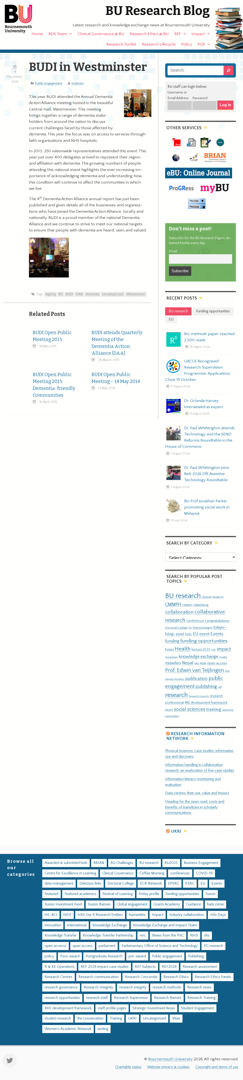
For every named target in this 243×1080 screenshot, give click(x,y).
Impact (198, 34)
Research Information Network (195, 736)
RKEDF (169, 709)
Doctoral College (176, 627)
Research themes (167, 998)
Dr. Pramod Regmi (200, 627)
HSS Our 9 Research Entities (100, 915)
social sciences (189, 709)
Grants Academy (167, 904)
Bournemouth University (22, 19)
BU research (183, 596)
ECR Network (151, 884)
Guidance (193, 904)
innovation (171, 657)
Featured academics (80, 894)
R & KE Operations (60, 967)
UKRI (176, 831)
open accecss (55, 946)
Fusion (169, 649)
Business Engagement (201, 863)
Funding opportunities (182, 894)
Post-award (69, 956)
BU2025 (171, 863)
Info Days (218, 915)
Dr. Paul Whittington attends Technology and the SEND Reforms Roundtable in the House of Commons (200, 437)
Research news (199, 987)
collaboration (179, 612)
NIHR (203, 663)
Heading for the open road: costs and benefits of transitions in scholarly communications (194, 807)
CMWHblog (200, 605)
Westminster (135, 294)
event (204, 634)
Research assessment (200, 967)
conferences (180, 873)
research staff (97, 998)
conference (195, 621)
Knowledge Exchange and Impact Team (165, 925)
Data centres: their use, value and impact (197, 793)
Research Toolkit (121, 44)
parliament (107, 946)
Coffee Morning (152, 873)
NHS (194, 935)
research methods (167, 987)
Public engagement (48, 83)
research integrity (132, 987)
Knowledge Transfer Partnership (108, 935)
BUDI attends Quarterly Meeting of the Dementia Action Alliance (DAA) (117, 343)
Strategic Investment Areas (153, 1008)
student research (58, 1018)
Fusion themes (99, 904)
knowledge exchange (198, 656)
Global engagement (132, 904)
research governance (61, 987)
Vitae (176, 1018)
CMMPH (173, 604)
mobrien (77, 83)
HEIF (67, 915)
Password (199, 98)
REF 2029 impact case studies (105, 967)
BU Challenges (122, 863)
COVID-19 (204, 873)
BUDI (69, 294)
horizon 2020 (201, 649)
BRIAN (98, 863)
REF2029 (169, 967)
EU (195, 633)
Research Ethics (176, 977)
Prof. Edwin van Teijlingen (194, 670)
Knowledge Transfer (61, 935)
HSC (213, 649)
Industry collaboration (186, 915)
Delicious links (90, 884)
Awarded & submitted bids (66, 863)
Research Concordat (141, 977)
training (213, 709)
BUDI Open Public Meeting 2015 (52, 336)
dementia (92, 294)
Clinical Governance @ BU (101, 34)
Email (173, 251)
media (223, 657)
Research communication (99, 977)
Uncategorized (112, 294)
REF (177, 34)
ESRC (188, 634)
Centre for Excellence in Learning (70, 873)
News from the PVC (168, 935)
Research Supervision (131, 998)
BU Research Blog (157, 10)
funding (172, 641)
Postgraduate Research (104, 956)
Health (183, 649)
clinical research (213, 597)
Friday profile (149, 894)
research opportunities (62, 998)
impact (224, 649)
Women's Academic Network (68, 1029)
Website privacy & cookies (168, 1067)
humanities (137, 915)
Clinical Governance (117, 873)
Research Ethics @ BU (149, 34)
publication (196, 678)
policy (49, 956)
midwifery (173, 663)
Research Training (201, 998)
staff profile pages (112, 1008)
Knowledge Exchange (110, 925)
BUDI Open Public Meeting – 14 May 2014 (116, 378)
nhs (196, 663)
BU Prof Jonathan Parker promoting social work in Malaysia (206, 507)
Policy (186, 44)
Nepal (187, 662)
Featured (51, 894)
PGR (201, 44)
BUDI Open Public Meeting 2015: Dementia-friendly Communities (54, 385)
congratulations (217, 621)
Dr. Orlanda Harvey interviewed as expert (203, 403)
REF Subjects (145, 967)
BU (61, 294)
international (76, 925)
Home (37, 34)
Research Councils (199, 696)
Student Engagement (197, 1008)
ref (220, 687)
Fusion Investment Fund (63, 904)
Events (216, 633)
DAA (79, 294)
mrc (143, 935)
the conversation (90, 1018)
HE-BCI (51, 915)
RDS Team (58, 34)
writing (103, 1029)
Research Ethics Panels (213, 977)
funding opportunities (203, 641)
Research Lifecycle (159, 44)
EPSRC (173, 884)
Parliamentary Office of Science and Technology (160, 946)
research (176, 695)
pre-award (137, 956)
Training (116, 1018)
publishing (206, 686)
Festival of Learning (118, 894)
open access (217, 663)
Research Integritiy (98, 987)
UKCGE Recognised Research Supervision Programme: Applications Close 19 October (197, 370)
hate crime (215, 904)
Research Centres (58, 977)
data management (59, 884)
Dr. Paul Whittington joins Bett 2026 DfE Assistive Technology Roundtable (206, 473)
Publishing (196, 956)
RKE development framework (206, 703)
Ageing (51, 294)
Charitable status (128, 1067)
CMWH (187, 605)
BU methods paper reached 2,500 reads (209, 337)
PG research (213, 946)
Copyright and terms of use (216, 1067)
